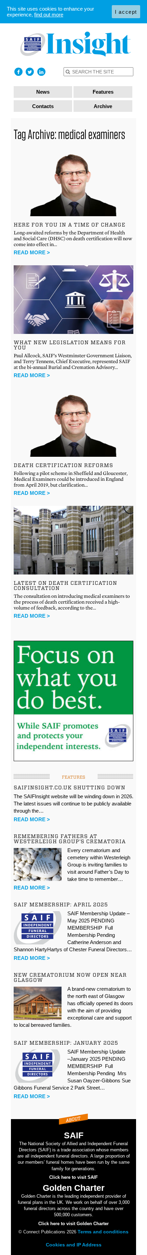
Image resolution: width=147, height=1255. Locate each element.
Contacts (43, 106)
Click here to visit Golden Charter (73, 1223)
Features (103, 92)
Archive (103, 106)
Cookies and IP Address (74, 1244)
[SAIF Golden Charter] (74, 44)
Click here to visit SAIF (73, 1177)
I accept (126, 12)
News (43, 92)
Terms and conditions (103, 1231)
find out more (48, 15)
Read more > (32, 252)
